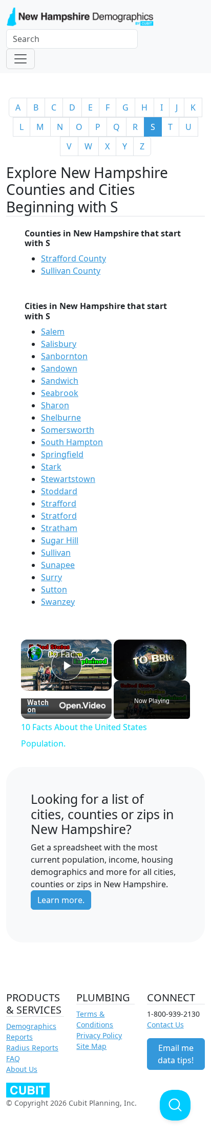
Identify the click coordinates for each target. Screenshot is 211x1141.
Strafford (58, 503)
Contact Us (165, 1024)
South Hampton (72, 442)
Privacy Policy (99, 1035)
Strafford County (73, 258)
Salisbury (58, 343)
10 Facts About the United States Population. (66, 654)
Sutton (54, 589)
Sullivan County (70, 270)
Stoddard (59, 491)
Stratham (59, 528)
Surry (51, 577)
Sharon (55, 405)
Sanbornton (64, 356)
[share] (95, 650)
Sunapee (58, 564)
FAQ (13, 1058)
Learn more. (61, 900)
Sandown (59, 368)
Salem (53, 331)
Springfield (62, 454)
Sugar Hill (59, 540)
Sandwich (59, 380)
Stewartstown (68, 479)
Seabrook (59, 393)
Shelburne (61, 417)
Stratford (59, 515)
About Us (21, 1069)
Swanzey (58, 601)
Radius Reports (32, 1047)
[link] (35, 653)
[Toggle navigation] (20, 59)
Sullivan (56, 552)
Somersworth (67, 429)
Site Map (91, 1046)
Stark (51, 466)
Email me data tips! (176, 1054)
